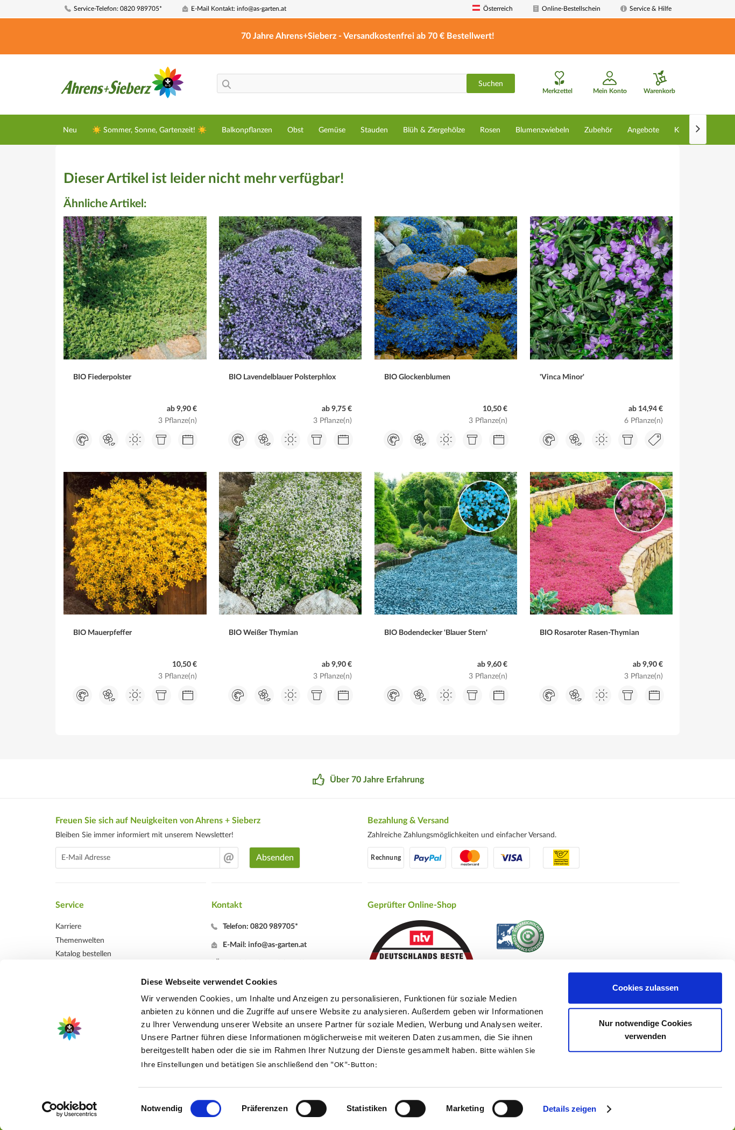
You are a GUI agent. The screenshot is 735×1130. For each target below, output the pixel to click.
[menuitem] (119, 9)
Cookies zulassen (645, 987)
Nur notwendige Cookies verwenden (645, 1030)
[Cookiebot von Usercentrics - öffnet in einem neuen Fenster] (70, 1109)
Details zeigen (569, 1108)
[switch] (311, 1108)
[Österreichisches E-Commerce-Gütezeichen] (521, 937)
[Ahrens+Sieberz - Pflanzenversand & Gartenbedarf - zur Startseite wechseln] (122, 85)
